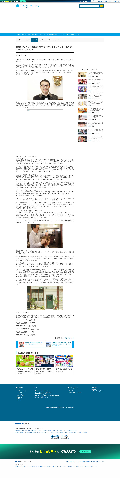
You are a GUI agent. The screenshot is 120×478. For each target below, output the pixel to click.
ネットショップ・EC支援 (32, 466)
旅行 (41, 40)
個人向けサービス (88, 466)
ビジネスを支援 (41, 466)
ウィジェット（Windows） (42, 390)
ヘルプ (71, 390)
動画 (18, 398)
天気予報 (19, 392)
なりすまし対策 (72, 432)
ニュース (19, 397)
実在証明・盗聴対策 (19, 432)
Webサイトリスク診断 (57, 430)
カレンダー (20, 394)
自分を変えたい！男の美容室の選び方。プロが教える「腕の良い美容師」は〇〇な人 (60, 34)
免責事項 (94, 389)
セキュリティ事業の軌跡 (82, 432)
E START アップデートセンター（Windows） (47, 395)
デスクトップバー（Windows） (43, 392)
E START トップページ (21, 34)
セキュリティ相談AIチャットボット (71, 430)
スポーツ (56, 40)
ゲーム (19, 400)
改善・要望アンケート (75, 392)
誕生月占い (20, 395)
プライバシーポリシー (98, 391)
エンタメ (31, 34)
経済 (49, 40)
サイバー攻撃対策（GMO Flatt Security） (59, 432)
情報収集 (70, 466)
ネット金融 (76, 466)
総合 (20, 40)
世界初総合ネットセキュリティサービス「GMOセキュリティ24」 (28, 430)
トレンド (27, 40)
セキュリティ (49, 466)
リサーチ (65, 466)
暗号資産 (81, 466)
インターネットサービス (20, 466)
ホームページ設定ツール (41, 397)
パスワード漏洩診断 (47, 430)
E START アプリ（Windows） (43, 394)
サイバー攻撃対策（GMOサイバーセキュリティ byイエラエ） (37, 432)
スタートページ (21, 390)
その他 (95, 466)
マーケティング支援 (57, 466)
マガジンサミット (69, 338)
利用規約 (94, 387)
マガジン (36, 34)
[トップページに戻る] (22, 6)
